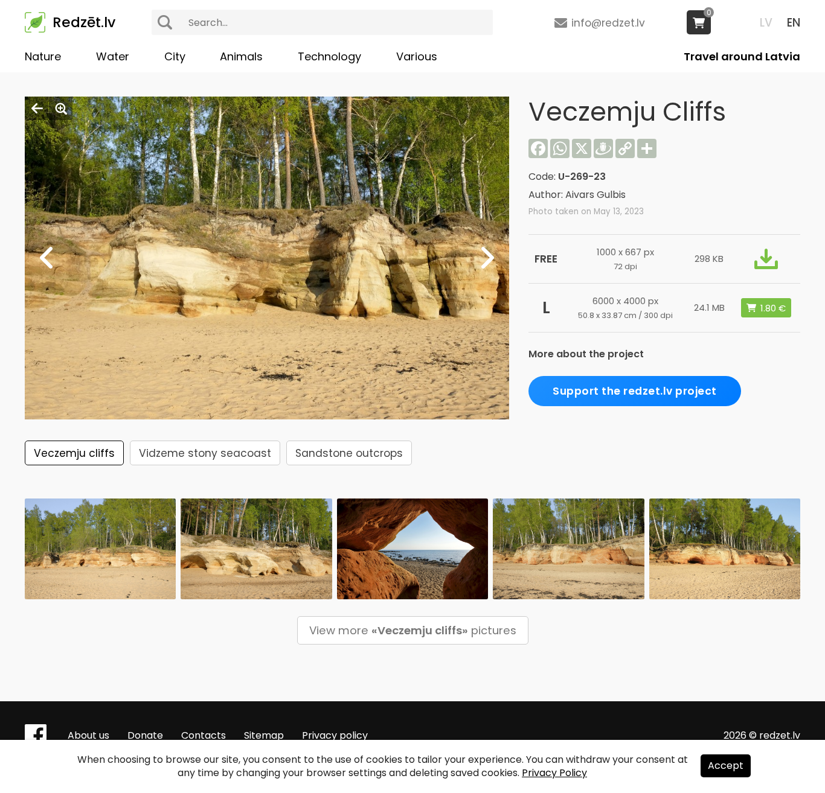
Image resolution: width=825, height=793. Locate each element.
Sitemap (264, 735)
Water (112, 56)
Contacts (203, 735)
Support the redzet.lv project (635, 391)
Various (416, 56)
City (174, 56)
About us (88, 735)
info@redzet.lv (608, 23)
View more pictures (412, 630)
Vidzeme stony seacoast (205, 453)
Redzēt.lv (84, 22)
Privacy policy (335, 735)
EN (793, 22)
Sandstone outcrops (349, 453)
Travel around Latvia (742, 56)
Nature (43, 56)
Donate (145, 735)
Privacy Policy (554, 773)
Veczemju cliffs (74, 453)
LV (766, 22)
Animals (241, 56)
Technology (329, 56)
